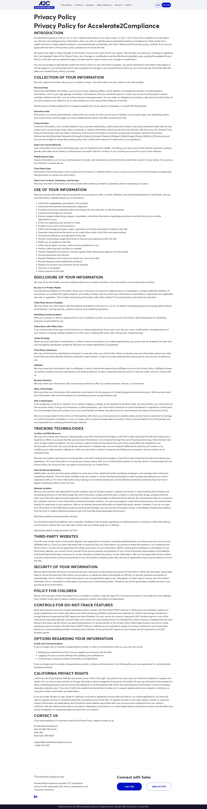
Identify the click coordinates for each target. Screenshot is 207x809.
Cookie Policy (144, 807)
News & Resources (104, 5)
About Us (118, 5)
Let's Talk (166, 5)
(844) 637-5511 (159, 786)
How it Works (66, 5)
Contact (128, 5)
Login (158, 5)
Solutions (78, 5)
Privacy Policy (132, 807)
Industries (90, 5)
